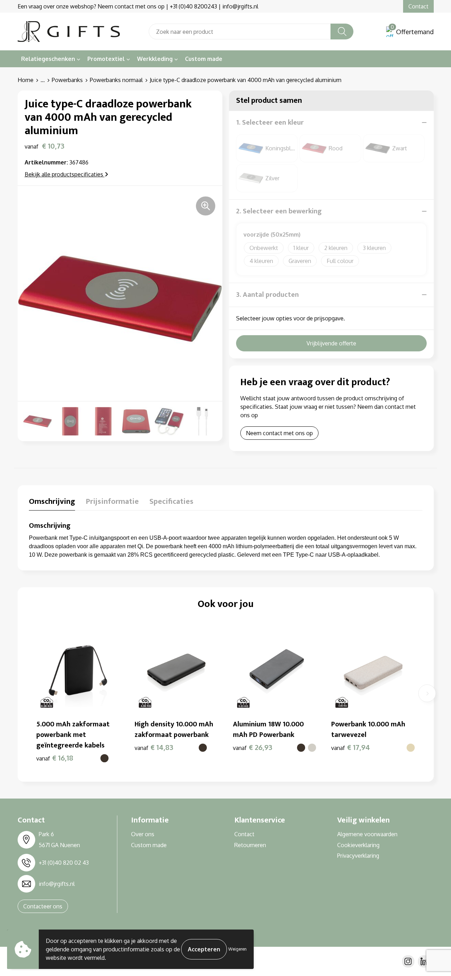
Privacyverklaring (358, 855)
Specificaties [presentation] (171, 502)
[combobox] (240, 31)
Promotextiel (106, 58)
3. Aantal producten (267, 294)
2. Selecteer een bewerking (279, 211)
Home (25, 79)
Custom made (203, 58)
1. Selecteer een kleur (270, 122)
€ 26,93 (252, 747)
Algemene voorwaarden (367, 834)
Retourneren (250, 845)
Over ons (142, 834)
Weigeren (237, 949)
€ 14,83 (154, 747)
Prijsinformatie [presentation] (112, 502)
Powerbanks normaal (116, 79)
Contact (418, 6)
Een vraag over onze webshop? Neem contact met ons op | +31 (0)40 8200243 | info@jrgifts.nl (138, 6)
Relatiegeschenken (48, 58)
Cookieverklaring (358, 845)
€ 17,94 (350, 747)
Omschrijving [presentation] (52, 502)
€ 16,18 (54, 757)
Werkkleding (155, 58)
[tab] (52, 503)
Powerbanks (67, 79)
